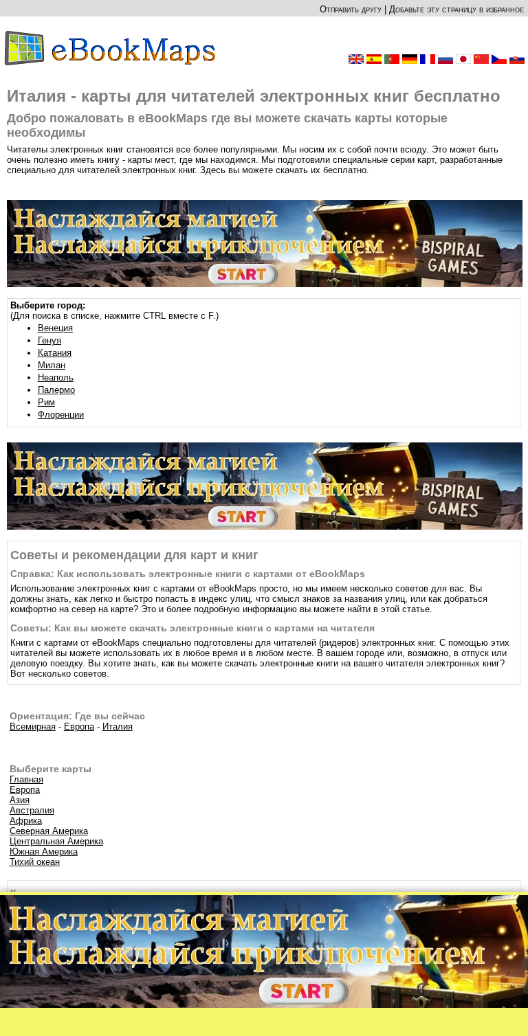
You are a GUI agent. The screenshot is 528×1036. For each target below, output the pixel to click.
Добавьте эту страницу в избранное (456, 9)
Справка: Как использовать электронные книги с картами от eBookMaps (187, 573)
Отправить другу (351, 9)
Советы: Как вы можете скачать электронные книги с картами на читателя (192, 627)
